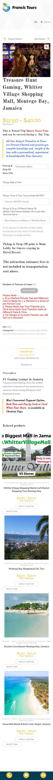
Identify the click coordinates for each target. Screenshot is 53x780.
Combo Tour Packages (36, 719)
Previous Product (15, 39)
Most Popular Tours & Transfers (36, 483)
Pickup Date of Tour (17, 182)
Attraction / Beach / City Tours (14, 641)
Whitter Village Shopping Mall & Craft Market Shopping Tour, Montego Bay (26, 489)
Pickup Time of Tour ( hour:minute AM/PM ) (26, 195)
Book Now (29, 291)
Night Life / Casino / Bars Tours (32, 334)
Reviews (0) (26, 365)
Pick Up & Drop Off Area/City (8, 169)
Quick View (12, 511)
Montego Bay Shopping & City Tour (26, 569)
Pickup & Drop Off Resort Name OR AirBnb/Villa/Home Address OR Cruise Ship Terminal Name (24, 211)
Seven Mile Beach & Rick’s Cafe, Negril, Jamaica (26, 724)
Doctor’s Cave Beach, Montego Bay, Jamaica (26, 646)
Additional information (26, 358)
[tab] (26, 352)
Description (26, 352)
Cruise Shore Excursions (24, 330)
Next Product (39, 39)
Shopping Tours (26, 484)
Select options (26, 506)
